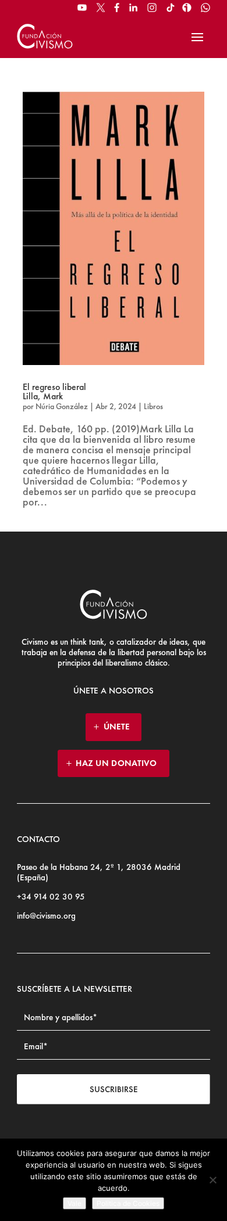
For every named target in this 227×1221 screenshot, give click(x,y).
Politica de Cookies (128, 1203)
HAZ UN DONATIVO (116, 763)
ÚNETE (117, 726)
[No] (212, 1180)
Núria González (62, 406)
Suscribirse (114, 1089)
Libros (153, 406)
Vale (74, 1203)
